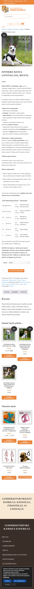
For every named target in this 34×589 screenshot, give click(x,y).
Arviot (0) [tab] (23, 292)
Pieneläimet (5, 280)
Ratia (17, 284)
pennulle (8, 284)
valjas (25, 284)
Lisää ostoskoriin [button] (25, 477)
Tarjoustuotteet (13, 280)
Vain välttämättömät (19, 581)
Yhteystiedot (8, 559)
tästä (4, 576)
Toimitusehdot (8, 546)
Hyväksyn (7, 581)
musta (3, 284)
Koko (5, 262)
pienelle (13, 284)
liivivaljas (27, 282)
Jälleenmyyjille (9, 563)
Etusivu (4, 29)
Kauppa (10, 29)
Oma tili (10, 24)
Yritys (5, 550)
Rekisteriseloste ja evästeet (14, 555)
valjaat (21, 284)
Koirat (16, 29)
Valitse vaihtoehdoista (9, 356)
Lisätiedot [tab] (15, 292)
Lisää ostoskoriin (16, 270)
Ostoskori (19, 24)
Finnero (22, 282)
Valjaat (21, 29)
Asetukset (6, 577)
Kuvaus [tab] (6, 292)
